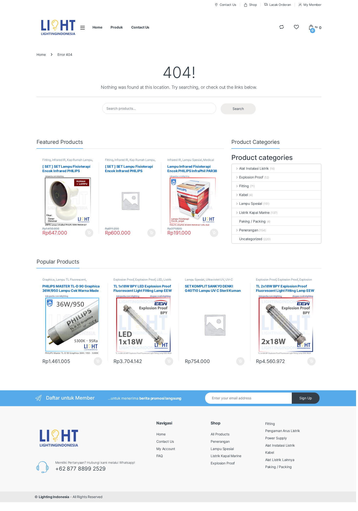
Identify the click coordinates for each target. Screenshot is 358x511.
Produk (116, 27)
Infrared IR (59, 160)
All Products (220, 434)
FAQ (159, 456)
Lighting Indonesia (54, 497)
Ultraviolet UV (215, 279)
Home (97, 27)
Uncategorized (250, 239)
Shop (253, 5)
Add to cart (89, 233)
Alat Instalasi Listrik (254, 168)
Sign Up (305, 398)
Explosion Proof (251, 177)
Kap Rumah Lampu (79, 160)
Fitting (46, 160)
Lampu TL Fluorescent (71, 279)
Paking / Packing (252, 221)
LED (159, 279)
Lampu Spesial (192, 160)
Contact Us (228, 5)
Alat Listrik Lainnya (279, 460)
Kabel (243, 195)
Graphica (48, 279)
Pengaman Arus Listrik (282, 431)
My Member (312, 5)
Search (238, 109)
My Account (165, 449)
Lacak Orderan (280, 5)
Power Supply (276, 438)
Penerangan (248, 230)
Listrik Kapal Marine (254, 212)
